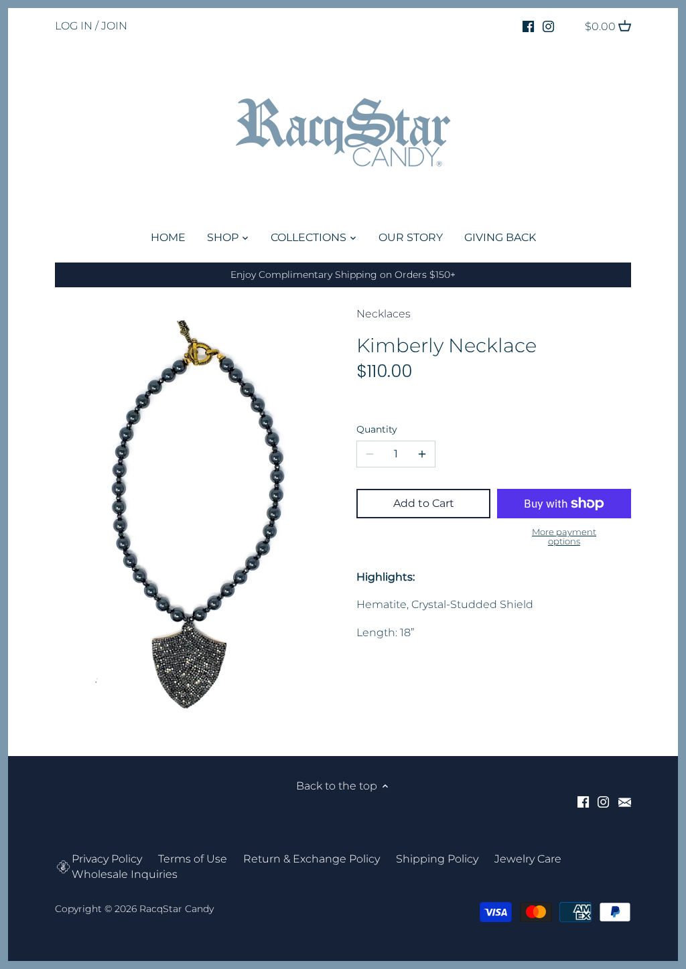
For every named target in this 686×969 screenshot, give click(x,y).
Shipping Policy (437, 858)
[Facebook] (528, 26)
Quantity (376, 429)
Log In (73, 25)
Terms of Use (192, 858)
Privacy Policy (107, 858)
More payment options (564, 536)
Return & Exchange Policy (311, 858)
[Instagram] (548, 26)
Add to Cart (423, 503)
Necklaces (383, 313)
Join (114, 25)
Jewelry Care (527, 858)
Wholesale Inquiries (125, 874)
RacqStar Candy (176, 909)
